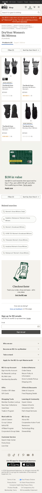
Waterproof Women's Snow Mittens (17, 253)
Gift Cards (5, 393)
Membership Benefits (9, 379)
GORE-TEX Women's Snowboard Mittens (18, 233)
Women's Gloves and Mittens (9, 27)
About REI (25, 419)
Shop (11, 7)
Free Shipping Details (29, 393)
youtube (28, 455)
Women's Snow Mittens (8, 28)
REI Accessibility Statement (28, 490)
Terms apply (27, 185)
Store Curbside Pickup (30, 379)
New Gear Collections (9, 405)
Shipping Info (27, 382)
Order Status (26, 370)
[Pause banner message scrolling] (39, 18)
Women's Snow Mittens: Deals (15, 211)
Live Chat (5, 446)
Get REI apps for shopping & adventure (20, 461)
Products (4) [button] (7, 42)
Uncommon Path (28, 408)
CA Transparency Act (27, 487)
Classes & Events (28, 405)
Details (29, 318)
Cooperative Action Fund (31, 422)
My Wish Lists (6, 376)
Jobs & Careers (7, 419)
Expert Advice (19, 42)
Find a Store (6, 443)
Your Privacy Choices (28, 479)
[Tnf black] (6, 79)
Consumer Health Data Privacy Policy (20, 485)
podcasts (32, 455)
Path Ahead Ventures (29, 411)
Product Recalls (12, 487)
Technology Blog (28, 428)
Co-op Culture (7, 422)
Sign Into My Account (9, 370)
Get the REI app (21, 295)
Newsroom (26, 425)
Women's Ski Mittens (21, 28)
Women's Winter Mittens (25, 27)
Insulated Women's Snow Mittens (16, 246)
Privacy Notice (11, 482)
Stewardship (26, 431)
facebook (18, 455)
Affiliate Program (8, 428)
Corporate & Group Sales (11, 431)
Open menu (39, 7)
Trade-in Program (8, 411)
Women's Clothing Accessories (22, 25)
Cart (34, 7)
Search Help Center (9, 440)
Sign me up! (21, 332)
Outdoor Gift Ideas (8, 390)
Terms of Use (11, 479)
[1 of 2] (10, 76)
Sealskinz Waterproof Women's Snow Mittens (17, 219)
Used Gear (5, 408)
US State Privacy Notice (27, 482)
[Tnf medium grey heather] (3, 79)
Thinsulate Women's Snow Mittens (16, 240)
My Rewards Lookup (9, 373)
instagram (9, 455)
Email (3, 322)
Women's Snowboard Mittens (15, 227)
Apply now (9, 188)
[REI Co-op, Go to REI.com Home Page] (4, 7)
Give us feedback (16, 309)
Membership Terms (11, 490)
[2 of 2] (11, 76)
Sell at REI (5, 425)
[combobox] (21, 12)
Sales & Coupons (28, 390)
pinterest (23, 455)
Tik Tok (14, 455)
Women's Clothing (7, 25)
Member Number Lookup (11, 402)
